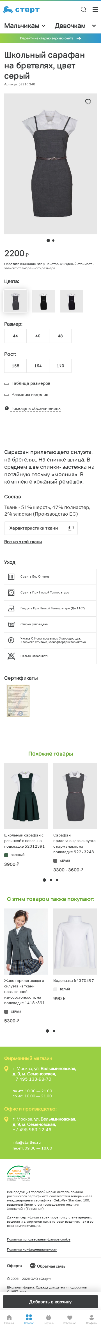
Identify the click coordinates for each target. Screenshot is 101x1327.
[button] (44, 880)
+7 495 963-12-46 (32, 1129)
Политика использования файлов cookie (38, 1239)
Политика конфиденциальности (32, 1249)
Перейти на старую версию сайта (47, 38)
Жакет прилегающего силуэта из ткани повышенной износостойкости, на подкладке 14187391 (24, 991)
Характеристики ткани (34, 528)
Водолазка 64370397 (73, 980)
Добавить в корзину (50, 1301)
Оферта (14, 1265)
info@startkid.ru (27, 1142)
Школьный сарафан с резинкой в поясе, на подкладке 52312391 (24, 841)
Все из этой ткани (23, 541)
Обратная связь (51, 1266)
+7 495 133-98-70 (32, 1079)
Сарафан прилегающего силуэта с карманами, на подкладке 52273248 (74, 843)
